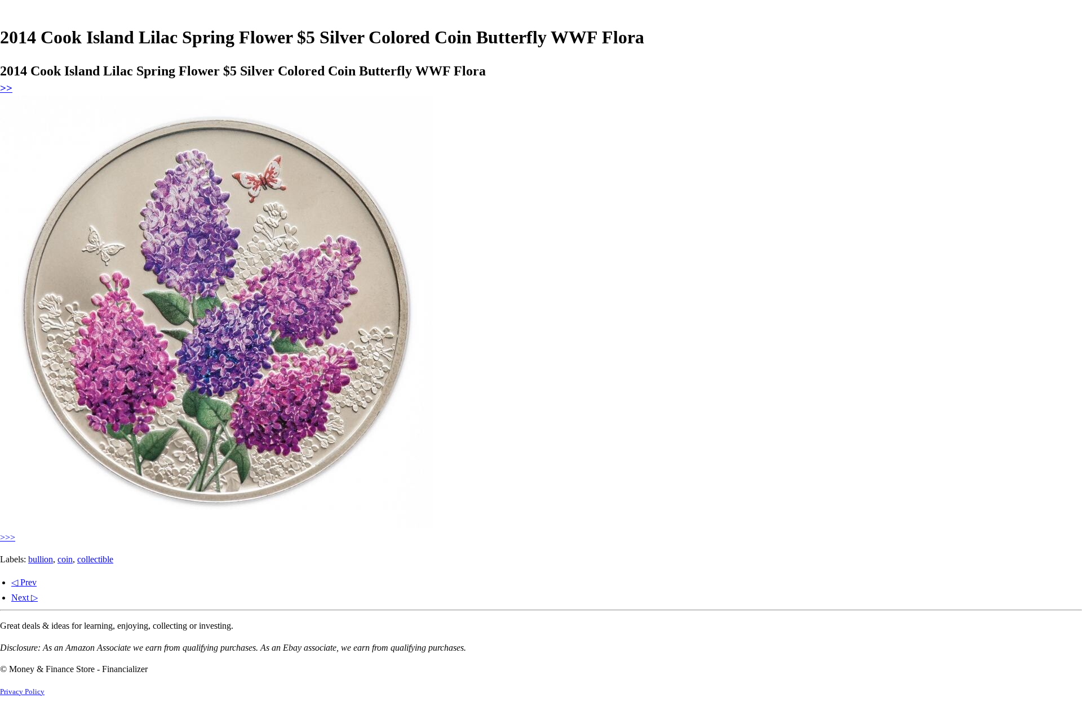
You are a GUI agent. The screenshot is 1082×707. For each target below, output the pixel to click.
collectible (95, 559)
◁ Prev (24, 582)
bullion (40, 559)
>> (6, 88)
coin (65, 559)
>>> (7, 537)
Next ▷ (24, 597)
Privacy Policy (22, 692)
